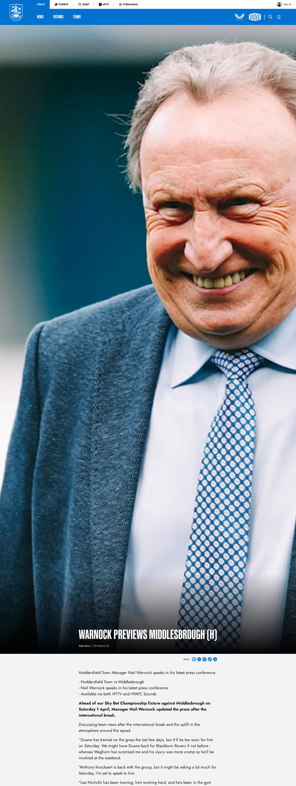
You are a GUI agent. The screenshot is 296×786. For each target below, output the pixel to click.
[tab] (41, 4)
